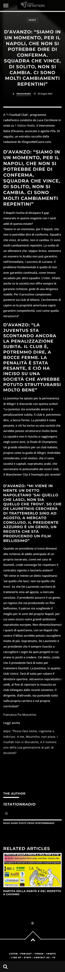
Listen (13, 953)
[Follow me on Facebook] (6, 814)
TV (54, 957)
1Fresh (39, 953)
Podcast (26, 953)
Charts (51, 953)
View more (32, 870)
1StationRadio (23, 93)
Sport (32, 20)
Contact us (42, 957)
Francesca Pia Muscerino (19, 714)
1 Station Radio (25, 125)
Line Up (16, 957)
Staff (27, 957)
